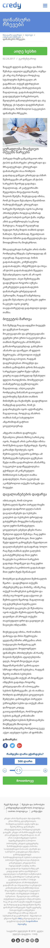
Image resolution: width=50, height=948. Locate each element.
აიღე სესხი (25, 51)
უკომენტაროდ (27, 58)
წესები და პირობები (33, 804)
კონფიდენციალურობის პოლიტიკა (25, 807)
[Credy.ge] (12, 6)
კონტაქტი (36, 811)
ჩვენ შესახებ (11, 804)
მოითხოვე (25, 781)
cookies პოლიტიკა (18, 811)
